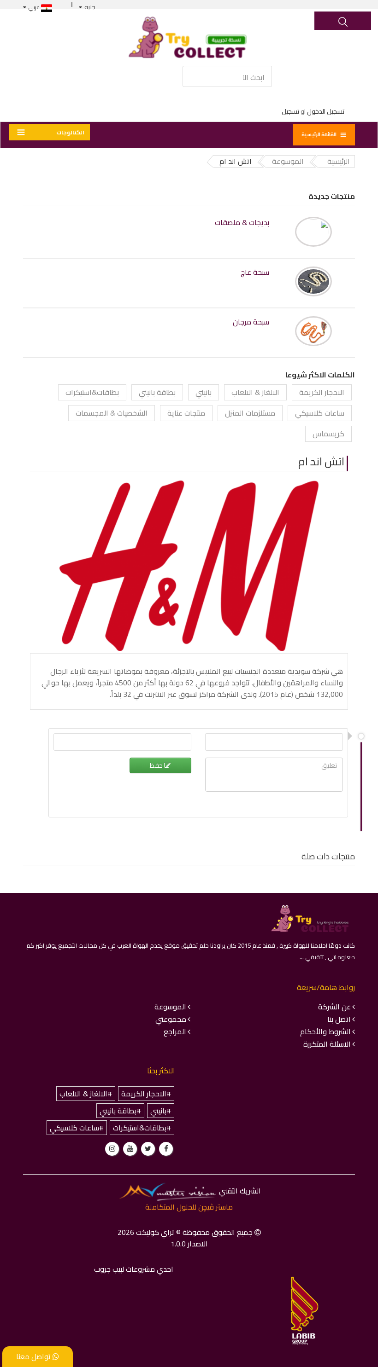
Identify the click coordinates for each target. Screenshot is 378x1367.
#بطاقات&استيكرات (142, 1128)
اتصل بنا (339, 1019)
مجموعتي (170, 1019)
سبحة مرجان (251, 322)
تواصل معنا (34, 1356)
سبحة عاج (255, 272)
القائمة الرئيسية (319, 134)
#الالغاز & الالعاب (85, 1094)
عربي (35, 7)
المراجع (175, 1031)
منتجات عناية (186, 413)
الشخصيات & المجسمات (112, 413)
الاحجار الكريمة (321, 392)
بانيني (203, 392)
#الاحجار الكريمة (146, 1094)
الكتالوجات (70, 132)
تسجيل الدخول (325, 111)
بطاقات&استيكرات (92, 392)
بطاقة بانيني (157, 392)
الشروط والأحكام (325, 1031)
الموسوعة (170, 1007)
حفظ (157, 765)
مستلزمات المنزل (250, 413)
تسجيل (290, 111)
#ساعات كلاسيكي (77, 1128)
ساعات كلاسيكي (319, 413)
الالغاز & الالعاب (255, 392)
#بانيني (160, 1111)
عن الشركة (334, 1007)
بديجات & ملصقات (242, 222)
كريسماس (328, 433)
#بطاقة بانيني (120, 1111)
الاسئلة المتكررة (327, 1044)
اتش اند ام (321, 461)
